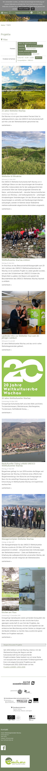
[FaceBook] (3, 748)
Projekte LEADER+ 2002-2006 (14, 667)
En (40, 12)
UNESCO (30, 60)
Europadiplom (22, 60)
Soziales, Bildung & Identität (27, 51)
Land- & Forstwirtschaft (34, 46)
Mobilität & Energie (24, 54)
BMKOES (38, 57)
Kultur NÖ (21, 57)
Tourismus (21, 48)
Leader (32, 57)
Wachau (3, 25)
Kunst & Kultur (31, 48)
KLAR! (27, 57)
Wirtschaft (36, 54)
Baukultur (21, 46)
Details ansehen (24, 9)
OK (33, 9)
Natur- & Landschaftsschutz (27, 43)
